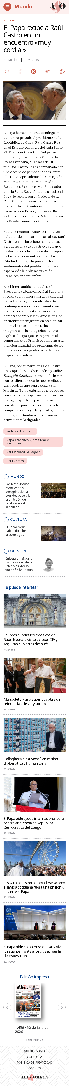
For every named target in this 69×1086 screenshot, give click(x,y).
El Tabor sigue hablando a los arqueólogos (15, 531)
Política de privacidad (34, 1063)
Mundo (23, 6)
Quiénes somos (35, 1051)
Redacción (11, 60)
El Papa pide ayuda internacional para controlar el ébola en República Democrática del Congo (33, 822)
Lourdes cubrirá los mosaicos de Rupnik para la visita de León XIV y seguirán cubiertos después (30, 639)
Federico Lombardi (20, 431)
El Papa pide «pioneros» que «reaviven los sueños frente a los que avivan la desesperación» (33, 951)
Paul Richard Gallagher (23, 452)
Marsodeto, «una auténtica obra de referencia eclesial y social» (31, 701)
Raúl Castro (15, 461)
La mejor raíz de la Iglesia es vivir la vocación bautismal (19, 566)
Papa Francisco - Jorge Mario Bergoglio (27, 441)
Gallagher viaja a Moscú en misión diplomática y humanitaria (30, 760)
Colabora (34, 1057)
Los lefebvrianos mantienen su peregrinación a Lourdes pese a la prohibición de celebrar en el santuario (18, 495)
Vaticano (9, 20)
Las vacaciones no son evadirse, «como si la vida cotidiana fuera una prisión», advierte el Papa (34, 887)
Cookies (34, 1068)
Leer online (34, 1040)
